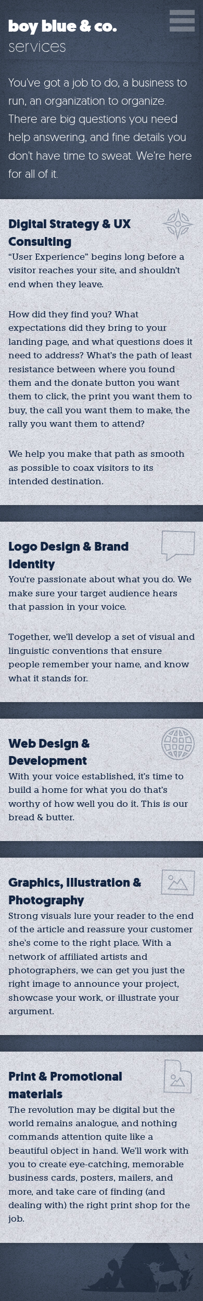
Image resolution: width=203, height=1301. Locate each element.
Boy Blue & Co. (62, 26)
